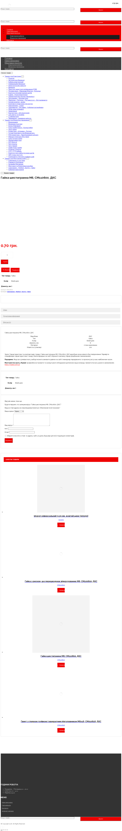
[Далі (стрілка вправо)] (1, 830)
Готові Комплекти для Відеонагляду (21, 133)
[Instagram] (5, 779)
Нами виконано (7, 802)
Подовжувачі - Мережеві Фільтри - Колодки (24, 91)
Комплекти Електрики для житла (20, 104)
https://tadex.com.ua (12, 365)
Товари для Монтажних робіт (16, 158)
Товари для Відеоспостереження (17, 120)
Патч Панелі (12, 146)
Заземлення (12, 111)
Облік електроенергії (16, 109)
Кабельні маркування (16, 170)
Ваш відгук (9, 425)
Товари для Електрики (13, 76)
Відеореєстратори (15, 124)
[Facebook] (7, 779)
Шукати (101, 10)
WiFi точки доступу (15, 155)
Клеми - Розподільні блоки (18, 95)
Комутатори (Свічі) (15, 138)
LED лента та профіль (16, 115)
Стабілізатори (13, 116)
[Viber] (10, 779)
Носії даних (12, 129)
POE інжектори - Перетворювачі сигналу (23, 135)
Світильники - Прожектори (18, 98)
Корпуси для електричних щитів (20, 93)
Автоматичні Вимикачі (16, 80)
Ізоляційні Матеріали (15, 164)
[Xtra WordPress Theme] (9, 7)
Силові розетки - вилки (16, 102)
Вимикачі (11, 87)
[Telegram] (13, 779)
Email (7, 432)
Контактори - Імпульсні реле (18, 113)
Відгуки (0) (7, 322)
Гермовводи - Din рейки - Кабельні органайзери (25, 107)
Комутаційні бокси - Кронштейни (20, 128)
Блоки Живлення (14, 126)
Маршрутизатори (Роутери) (18, 137)
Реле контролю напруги (17, 86)
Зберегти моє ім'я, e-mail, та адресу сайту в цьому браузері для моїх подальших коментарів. (40, 436)
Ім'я (6, 429)
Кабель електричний (15, 82)
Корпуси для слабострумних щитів (21, 153)
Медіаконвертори (15, 140)
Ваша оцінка (9, 411)
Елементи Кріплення (15, 162)
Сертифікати (6, 805)
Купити (5, 261)
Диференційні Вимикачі (16, 84)
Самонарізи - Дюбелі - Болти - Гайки (21, 168)
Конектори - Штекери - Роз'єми (20, 131)
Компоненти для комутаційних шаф (21, 157)
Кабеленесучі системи (16, 160)
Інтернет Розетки (14, 149)
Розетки (11, 78)
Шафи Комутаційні (15, 148)
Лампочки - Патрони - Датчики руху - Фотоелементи (27, 100)
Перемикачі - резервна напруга (19, 118)
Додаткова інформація (11, 316)
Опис (5, 310)
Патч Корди (12, 144)
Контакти (5, 808)
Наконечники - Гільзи (16, 106)
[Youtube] (2, 779)
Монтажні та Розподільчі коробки (20, 166)
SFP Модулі (12, 142)
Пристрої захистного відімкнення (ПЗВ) (22, 89)
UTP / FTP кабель (14, 151)
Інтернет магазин (8, 811)
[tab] (60, 310)
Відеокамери (13, 122)
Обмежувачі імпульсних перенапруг (21, 96)
